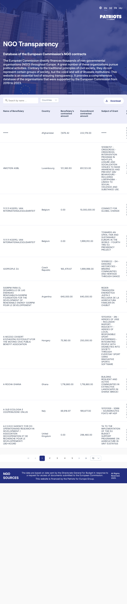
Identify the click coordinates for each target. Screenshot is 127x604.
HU (120, 8)
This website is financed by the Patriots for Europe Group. (65, 479)
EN (105, 8)
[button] (98, 458)
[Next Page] (79, 458)
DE (110, 8)
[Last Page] (86, 458)
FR (115, 8)
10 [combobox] (93, 458)
